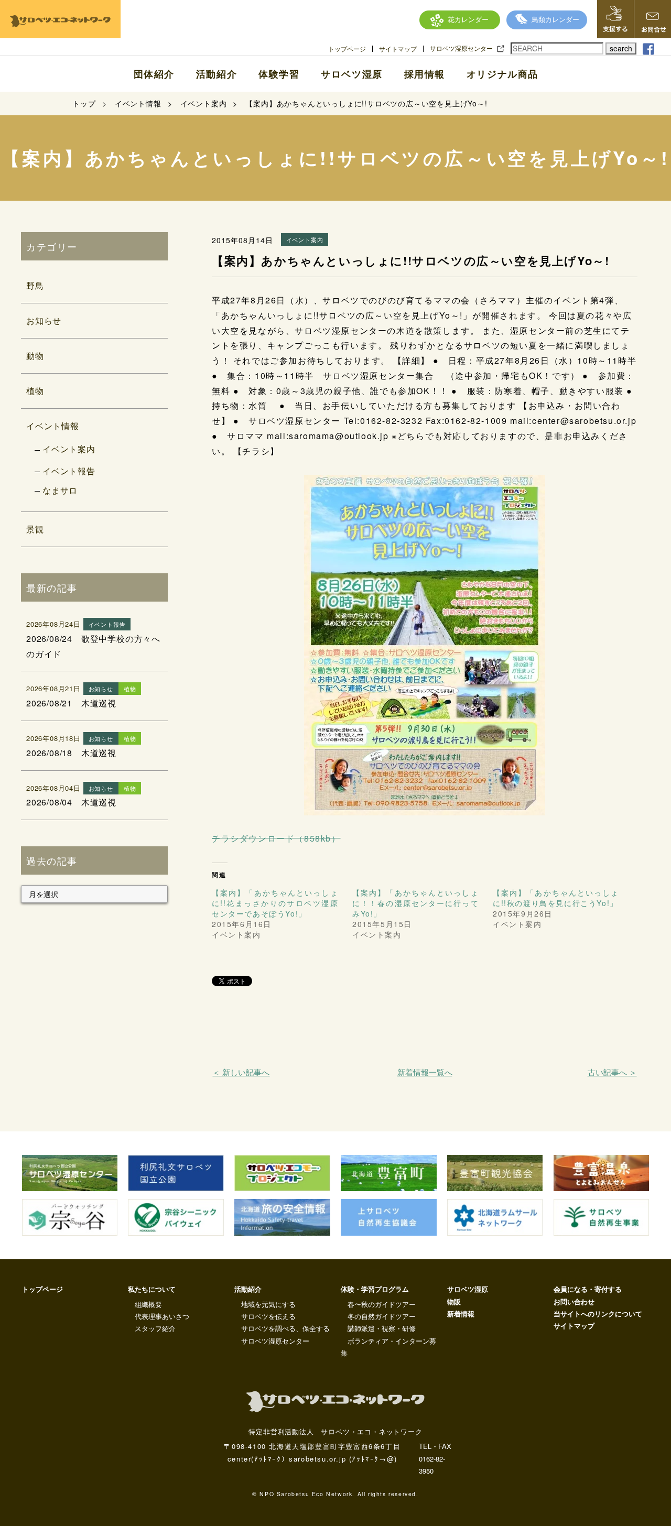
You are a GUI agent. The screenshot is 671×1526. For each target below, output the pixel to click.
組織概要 (148, 1304)
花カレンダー (468, 19)
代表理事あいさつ (162, 1316)
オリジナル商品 (502, 74)
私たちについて (152, 1289)
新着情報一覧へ (424, 1071)
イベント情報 (52, 426)
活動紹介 (216, 74)
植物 (35, 391)
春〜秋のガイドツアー (382, 1304)
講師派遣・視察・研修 (382, 1328)
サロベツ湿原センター (461, 48)
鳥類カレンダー (555, 19)
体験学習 (278, 74)
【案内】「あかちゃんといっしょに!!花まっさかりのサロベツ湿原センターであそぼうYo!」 (275, 903)
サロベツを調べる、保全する (285, 1328)
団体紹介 (154, 74)
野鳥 (35, 285)
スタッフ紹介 (155, 1328)
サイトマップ (398, 49)
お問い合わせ (574, 1301)
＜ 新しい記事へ (240, 1071)
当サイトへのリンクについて (598, 1313)
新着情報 (460, 1313)
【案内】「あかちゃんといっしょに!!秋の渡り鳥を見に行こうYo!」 (556, 897)
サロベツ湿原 (352, 74)
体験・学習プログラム (375, 1289)
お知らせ (43, 320)
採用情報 (424, 74)
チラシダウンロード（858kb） (276, 838)
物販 (454, 1301)
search (621, 48)
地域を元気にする (268, 1304)
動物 (35, 356)
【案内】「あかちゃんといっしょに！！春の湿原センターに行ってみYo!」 (415, 903)
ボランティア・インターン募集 (388, 1347)
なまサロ (60, 490)
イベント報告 (68, 471)
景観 (35, 529)
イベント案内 (68, 449)
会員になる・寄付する (588, 1289)
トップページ (347, 49)
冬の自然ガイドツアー (382, 1316)
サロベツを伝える (268, 1316)
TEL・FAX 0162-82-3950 (435, 1458)
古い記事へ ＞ (612, 1071)
